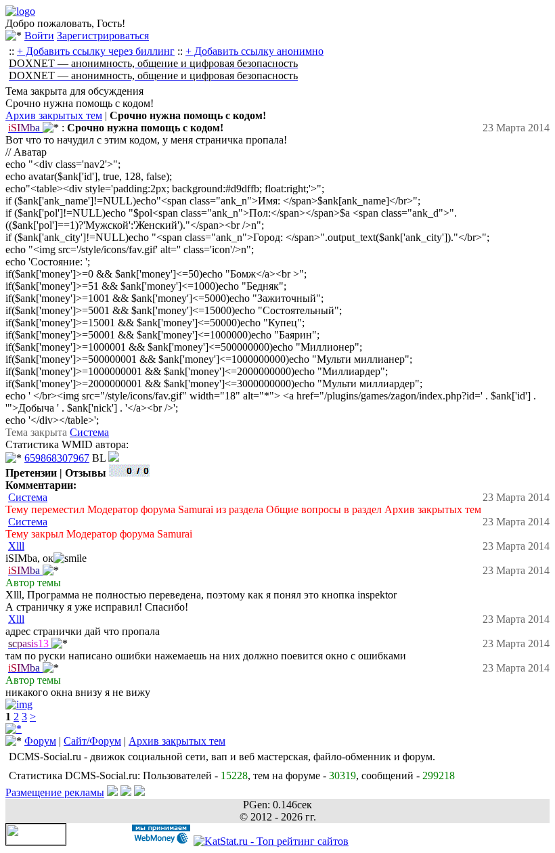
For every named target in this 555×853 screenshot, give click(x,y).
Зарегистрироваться (103, 35)
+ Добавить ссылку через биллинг (96, 51)
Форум (40, 741)
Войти (39, 35)
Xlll (16, 546)
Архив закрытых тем (53, 115)
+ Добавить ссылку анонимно (254, 51)
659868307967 (56, 458)
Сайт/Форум (92, 741)
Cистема (89, 432)
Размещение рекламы (54, 792)
